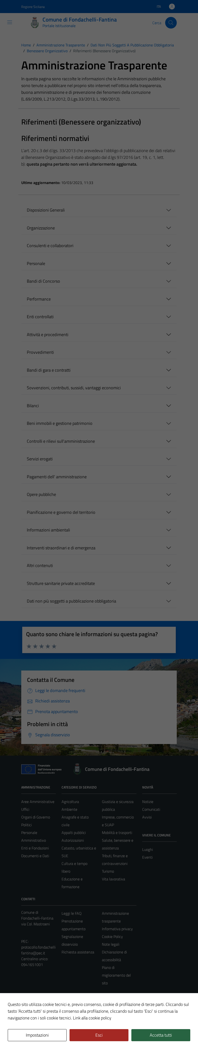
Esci (99, 1035)
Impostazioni (37, 1035)
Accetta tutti (161, 1035)
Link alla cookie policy (92, 1018)
